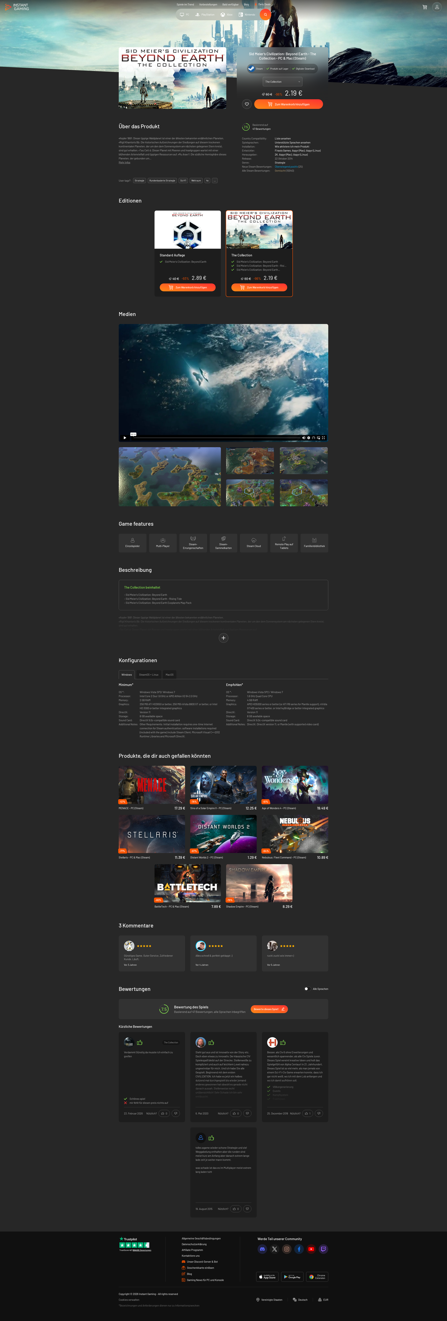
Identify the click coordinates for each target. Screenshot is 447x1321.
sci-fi (183, 180)
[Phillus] (129, 946)
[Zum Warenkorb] (425, 7)
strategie (139, 180)
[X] (274, 1249)
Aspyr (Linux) (313, 150)
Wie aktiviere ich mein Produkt (292, 146)
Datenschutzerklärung (194, 1244)
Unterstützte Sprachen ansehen (292, 142)
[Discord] (262, 1249)
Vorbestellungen (208, 4)
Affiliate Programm (192, 1249)
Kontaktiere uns (191, 1255)
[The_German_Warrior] (272, 946)
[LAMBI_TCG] (201, 946)
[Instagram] (287, 1249)
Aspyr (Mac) (298, 150)
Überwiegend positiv (286, 166)
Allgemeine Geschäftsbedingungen (201, 1238)
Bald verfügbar (230, 4)
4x (207, 180)
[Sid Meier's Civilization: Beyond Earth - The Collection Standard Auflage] (188, 246)
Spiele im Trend (185, 4)
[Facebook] (299, 1249)
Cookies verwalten (129, 1299)
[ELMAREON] (201, 1042)
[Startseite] (17, 7)
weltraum (196, 180)
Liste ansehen (283, 138)
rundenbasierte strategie (162, 180)
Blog (246, 4)
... (215, 180)
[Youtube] (311, 1249)
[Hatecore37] (129, 1042)
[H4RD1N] (272, 1042)
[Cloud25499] (201, 1138)
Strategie (280, 162)
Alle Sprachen (320, 988)
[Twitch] (323, 1249)
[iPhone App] (267, 1277)
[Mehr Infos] (223, 1076)
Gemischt (280, 170)
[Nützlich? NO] (176, 1113)
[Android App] (292, 1277)
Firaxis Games (283, 150)
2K (276, 154)
